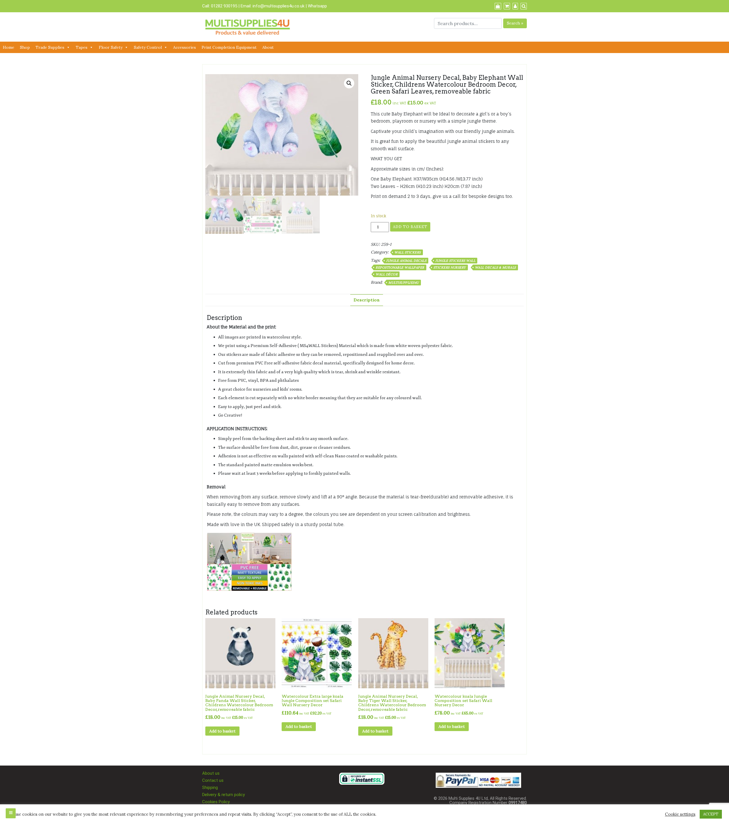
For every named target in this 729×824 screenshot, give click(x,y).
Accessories (184, 47)
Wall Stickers (407, 252)
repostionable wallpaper (400, 267)
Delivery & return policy (223, 794)
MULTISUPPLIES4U (403, 283)
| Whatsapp (316, 6)
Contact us (213, 780)
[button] (349, 83)
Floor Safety (110, 47)
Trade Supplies (50, 47)
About (268, 47)
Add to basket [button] (222, 731)
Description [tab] (367, 300)
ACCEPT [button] (710, 814)
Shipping (210, 787)
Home (8, 47)
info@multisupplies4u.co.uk (279, 6)
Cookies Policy (216, 801)
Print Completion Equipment (229, 47)
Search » (515, 23)
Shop (25, 47)
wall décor (387, 274)
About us (211, 773)
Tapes (81, 47)
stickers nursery (449, 267)
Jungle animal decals (406, 261)
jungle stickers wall (455, 261)
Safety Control (148, 47)
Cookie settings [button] (680, 814)
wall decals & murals (495, 267)
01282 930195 (224, 6)
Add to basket (410, 226)
